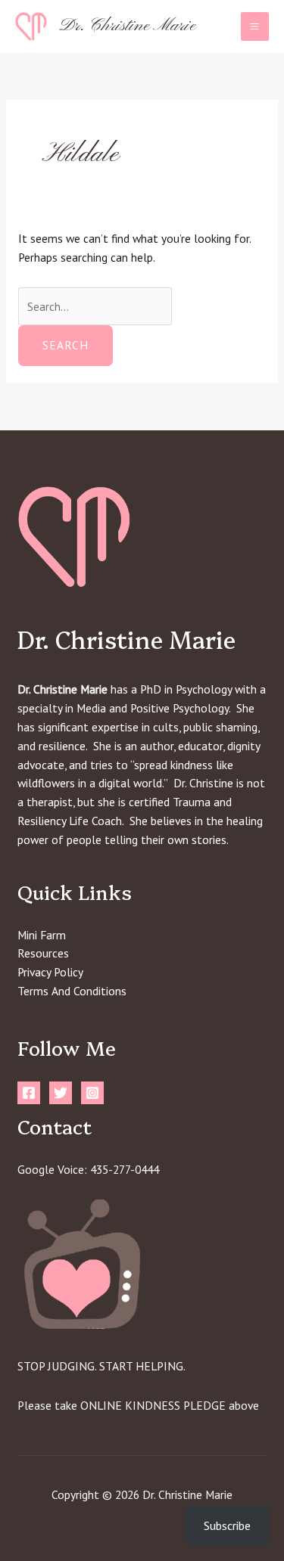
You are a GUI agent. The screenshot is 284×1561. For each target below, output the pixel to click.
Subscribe (227, 1525)
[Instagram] (92, 1093)
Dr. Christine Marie (127, 25)
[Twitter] (60, 1093)
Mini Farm (41, 934)
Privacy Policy (50, 971)
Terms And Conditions (71, 990)
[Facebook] (28, 1093)
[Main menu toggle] (255, 26)
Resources (43, 952)
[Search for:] (95, 306)
